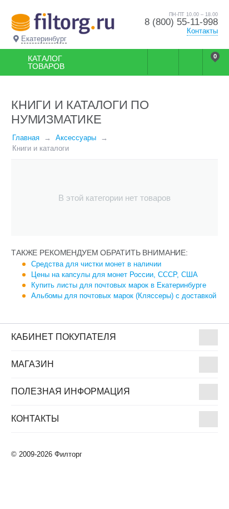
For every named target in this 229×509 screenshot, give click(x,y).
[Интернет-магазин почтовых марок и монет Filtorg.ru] (62, 23)
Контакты (202, 31)
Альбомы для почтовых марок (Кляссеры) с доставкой (123, 295)
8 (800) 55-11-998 (181, 22)
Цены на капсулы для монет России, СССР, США (114, 274)
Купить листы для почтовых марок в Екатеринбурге (118, 285)
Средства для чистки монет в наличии (96, 264)
